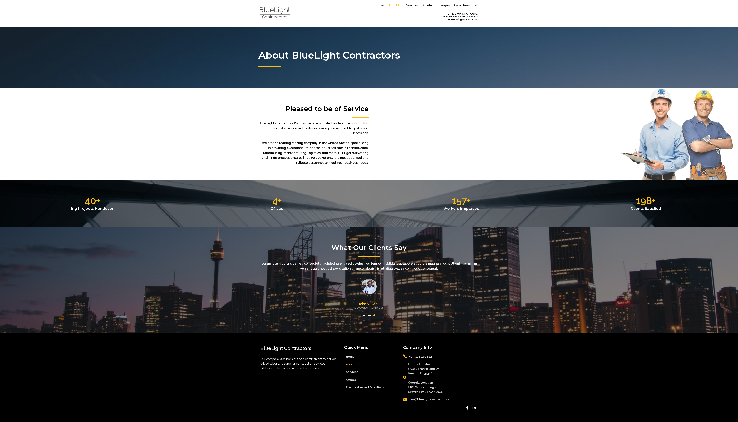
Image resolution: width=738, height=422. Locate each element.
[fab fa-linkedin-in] (474, 407)
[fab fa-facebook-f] (467, 407)
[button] (364, 315)
